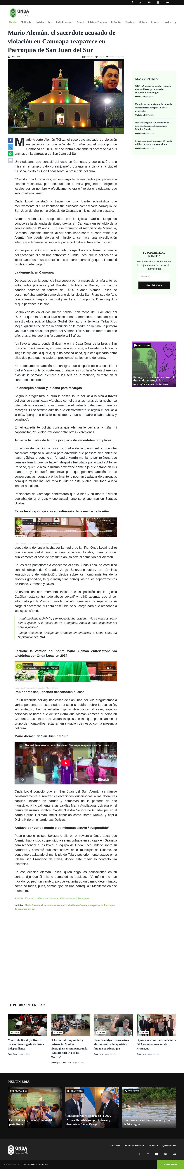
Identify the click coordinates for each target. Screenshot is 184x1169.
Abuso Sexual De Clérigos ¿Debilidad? (43, 543)
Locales (167, 22)
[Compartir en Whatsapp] (10, 153)
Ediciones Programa (97, 22)
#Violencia (30, 898)
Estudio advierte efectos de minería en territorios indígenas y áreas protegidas (153, 107)
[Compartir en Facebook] (10, 140)
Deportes (155, 22)
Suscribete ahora (154, 285)
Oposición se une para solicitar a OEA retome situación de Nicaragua (156, 1044)
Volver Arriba (170, 1164)
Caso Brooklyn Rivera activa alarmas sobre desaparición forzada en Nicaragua (111, 1044)
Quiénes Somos (169, 1145)
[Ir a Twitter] (140, 3)
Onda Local (20, 543)
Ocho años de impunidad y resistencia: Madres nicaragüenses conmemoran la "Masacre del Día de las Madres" (69, 1048)
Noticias (12, 22)
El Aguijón (116, 22)
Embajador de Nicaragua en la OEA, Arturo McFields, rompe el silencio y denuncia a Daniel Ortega (88, 1120)
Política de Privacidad (134, 1145)
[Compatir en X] (10, 147)
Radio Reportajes (64, 22)
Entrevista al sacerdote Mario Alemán (42, 688)
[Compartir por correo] (10, 160)
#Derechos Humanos (48, 898)
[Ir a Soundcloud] (174, 1154)
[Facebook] (132, 2)
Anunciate (153, 1145)
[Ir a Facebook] (139, 1154)
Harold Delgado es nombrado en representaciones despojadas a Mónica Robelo (152, 126)
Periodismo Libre (44, 22)
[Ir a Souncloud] (167, 2)
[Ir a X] (148, 1154)
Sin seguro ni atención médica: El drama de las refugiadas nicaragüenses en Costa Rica (153, 380)
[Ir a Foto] (66, 96)
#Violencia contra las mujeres (74, 898)
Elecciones (130, 22)
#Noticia (19, 898)
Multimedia (26, 22)
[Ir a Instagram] (158, 2)
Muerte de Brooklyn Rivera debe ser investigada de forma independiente (26, 1044)
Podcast (80, 22)
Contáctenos (114, 1145)
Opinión (143, 22)
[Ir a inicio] (20, 12)
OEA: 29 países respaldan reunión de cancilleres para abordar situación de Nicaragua (153, 89)
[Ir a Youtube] (149, 2)
